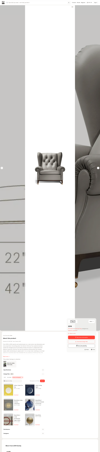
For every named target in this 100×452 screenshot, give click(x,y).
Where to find (72, 333)
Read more (5, 356)
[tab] (4, 377)
